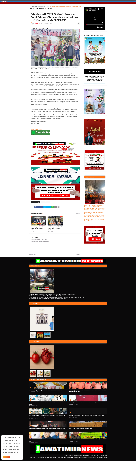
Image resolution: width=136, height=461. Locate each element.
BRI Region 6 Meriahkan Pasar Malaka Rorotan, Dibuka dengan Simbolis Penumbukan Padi (60, 6)
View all (78, 213)
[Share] (78, 23)
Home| (30, 457)
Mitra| (65, 457)
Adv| (62, 457)
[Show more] (58, 207)
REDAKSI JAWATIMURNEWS (37, 129)
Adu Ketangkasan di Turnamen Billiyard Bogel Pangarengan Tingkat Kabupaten (47, 295)
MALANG (36, 11)
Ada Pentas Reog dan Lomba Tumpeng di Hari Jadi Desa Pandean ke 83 (45, 299)
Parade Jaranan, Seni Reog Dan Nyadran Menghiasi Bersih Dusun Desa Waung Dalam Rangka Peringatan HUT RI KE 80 (56, 297)
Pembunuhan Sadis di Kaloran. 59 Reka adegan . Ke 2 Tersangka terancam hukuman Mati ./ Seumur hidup (48, 440)
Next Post (78, 254)
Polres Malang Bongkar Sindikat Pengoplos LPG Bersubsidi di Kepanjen (37, 228)
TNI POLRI (48, 202)
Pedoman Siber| (44, 457)
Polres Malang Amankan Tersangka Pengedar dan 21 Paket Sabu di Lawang (55, 228)
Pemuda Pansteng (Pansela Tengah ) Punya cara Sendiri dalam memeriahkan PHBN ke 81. (46, 390)
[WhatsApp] (52, 207)
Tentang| (54, 457)
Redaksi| (75, 457)
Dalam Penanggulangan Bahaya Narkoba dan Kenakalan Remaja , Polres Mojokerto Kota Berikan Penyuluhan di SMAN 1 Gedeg (87, 390)
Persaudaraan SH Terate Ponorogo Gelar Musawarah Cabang (80, 428)
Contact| (50, 457)
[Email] (55, 207)
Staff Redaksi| (70, 457)
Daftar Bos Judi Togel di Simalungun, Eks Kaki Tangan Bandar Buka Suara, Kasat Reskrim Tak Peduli (47, 403)
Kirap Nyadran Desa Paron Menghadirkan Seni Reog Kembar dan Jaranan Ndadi (47, 298)
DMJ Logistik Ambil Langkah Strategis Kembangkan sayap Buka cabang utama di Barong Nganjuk (94, 219)
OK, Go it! (6, 457)
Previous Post (33, 254)
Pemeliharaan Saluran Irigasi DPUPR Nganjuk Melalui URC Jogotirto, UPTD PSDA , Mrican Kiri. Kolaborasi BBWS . (94, 210)
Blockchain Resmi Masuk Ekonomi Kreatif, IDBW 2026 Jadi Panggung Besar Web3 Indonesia (47, 428)
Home (32, 11)
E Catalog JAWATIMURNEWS (37, 128)
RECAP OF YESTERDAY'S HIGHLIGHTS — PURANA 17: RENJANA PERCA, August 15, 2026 (86, 415)
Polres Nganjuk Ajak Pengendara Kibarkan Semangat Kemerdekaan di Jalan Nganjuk (85, 402)
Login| (34, 457)
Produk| (58, 457)
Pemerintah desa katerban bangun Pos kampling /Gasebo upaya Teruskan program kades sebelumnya (52, 294)
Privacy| (38, 457)
